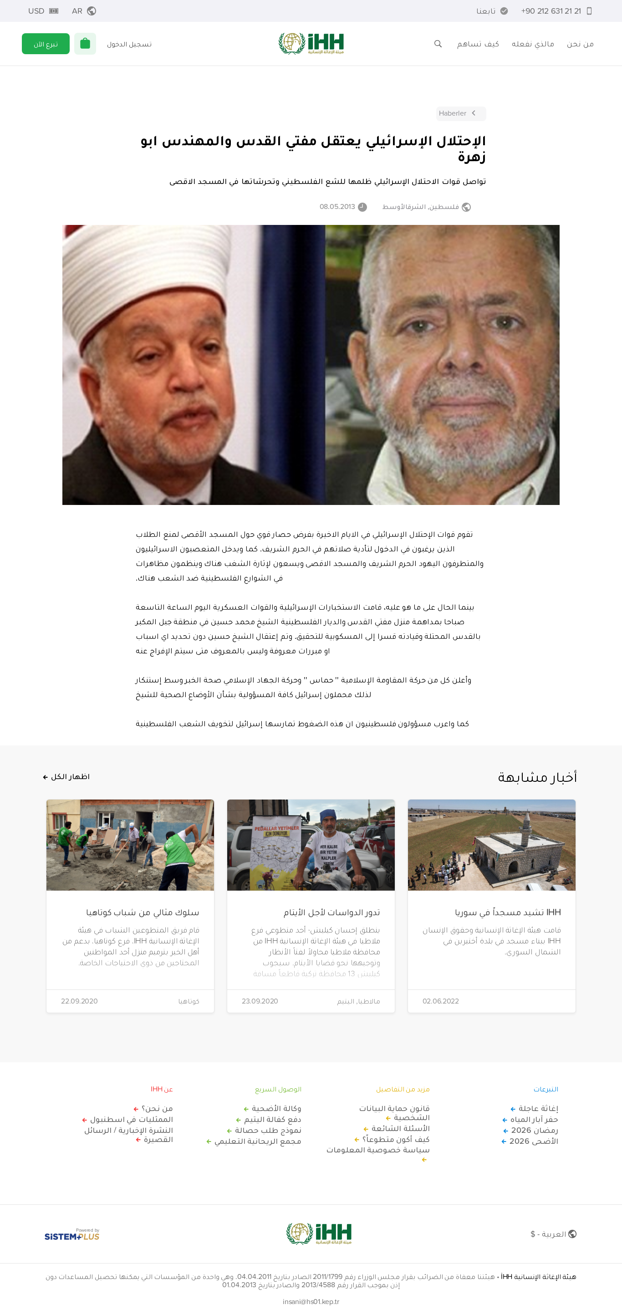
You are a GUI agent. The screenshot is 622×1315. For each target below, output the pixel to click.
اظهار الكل (70, 776)
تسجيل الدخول (129, 44)
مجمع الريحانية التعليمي (257, 1141)
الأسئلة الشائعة (401, 1128)
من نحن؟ (157, 1108)
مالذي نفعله (533, 43)
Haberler (452, 113)
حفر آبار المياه (534, 1119)
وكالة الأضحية (276, 1108)
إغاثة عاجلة (538, 1108)
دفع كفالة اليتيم (272, 1119)
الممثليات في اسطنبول (131, 1119)
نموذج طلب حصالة (268, 1130)
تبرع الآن (46, 44)
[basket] (85, 44)
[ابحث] (438, 44)
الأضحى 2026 (534, 1141)
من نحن (580, 43)
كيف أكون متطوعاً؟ (396, 1139)
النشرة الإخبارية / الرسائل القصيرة (128, 1135)
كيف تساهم (478, 43)
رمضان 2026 (534, 1130)
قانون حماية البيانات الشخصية (394, 1113)
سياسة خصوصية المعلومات (378, 1150)
